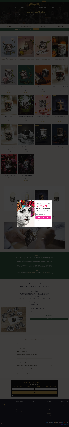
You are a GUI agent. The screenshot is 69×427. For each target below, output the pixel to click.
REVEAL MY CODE (43, 217)
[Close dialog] (50, 202)
